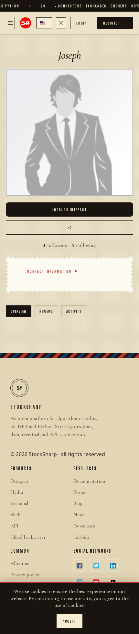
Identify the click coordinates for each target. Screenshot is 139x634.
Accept (69, 621)
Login (81, 22)
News (79, 514)
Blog (78, 503)
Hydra (16, 492)
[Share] (69, 227)
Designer (19, 481)
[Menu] (10, 23)
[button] (44, 22)
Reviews (46, 311)
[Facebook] (79, 565)
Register (115, 22)
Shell (15, 514)
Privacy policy (24, 575)
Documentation (89, 481)
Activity (74, 311)
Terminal (19, 503)
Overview (19, 311)
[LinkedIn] (113, 565)
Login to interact (69, 209)
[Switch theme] (61, 22)
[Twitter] (96, 565)
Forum (80, 492)
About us (19, 563)
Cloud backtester (28, 537)
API (14, 526)
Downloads (84, 526)
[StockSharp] (25, 23)
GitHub (81, 537)
